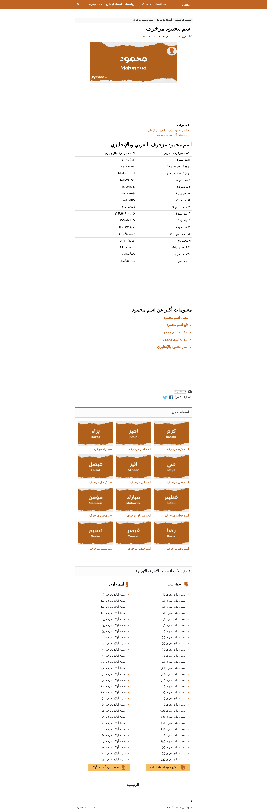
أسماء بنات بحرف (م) (174, 735)
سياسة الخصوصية (81, 808)
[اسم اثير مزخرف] (133, 466)
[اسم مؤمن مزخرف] (95, 500)
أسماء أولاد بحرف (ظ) (114, 692)
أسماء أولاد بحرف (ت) (114, 607)
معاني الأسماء (161, 4)
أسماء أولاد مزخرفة (180, 392)
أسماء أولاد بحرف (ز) (114, 656)
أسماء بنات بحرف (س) (173, 662)
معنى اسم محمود (176, 317)
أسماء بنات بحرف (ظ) (173, 692)
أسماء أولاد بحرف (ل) (114, 729)
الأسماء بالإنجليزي (114, 4)
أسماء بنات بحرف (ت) (173, 607)
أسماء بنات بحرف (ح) (173, 625)
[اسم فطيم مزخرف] (171, 500)
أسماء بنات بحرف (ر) (174, 649)
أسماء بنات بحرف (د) (174, 637)
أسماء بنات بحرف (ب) (173, 601)
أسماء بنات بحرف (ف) (173, 711)
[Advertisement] (133, 103)
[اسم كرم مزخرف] (171, 433)
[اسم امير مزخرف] (133, 433)
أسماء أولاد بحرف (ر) (114, 649)
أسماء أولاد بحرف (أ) (115, 594)
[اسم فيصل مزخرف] (95, 466)
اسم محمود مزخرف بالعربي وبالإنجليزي (166, 130)
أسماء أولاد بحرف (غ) (114, 704)
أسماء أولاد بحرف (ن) (114, 741)
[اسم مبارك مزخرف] (133, 500)
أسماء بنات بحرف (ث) (173, 613)
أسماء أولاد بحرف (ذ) (114, 643)
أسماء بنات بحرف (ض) (173, 680)
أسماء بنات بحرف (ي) (173, 759)
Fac (191, 801)
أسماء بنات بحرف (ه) (174, 747)
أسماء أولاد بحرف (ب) (114, 601)
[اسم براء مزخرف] (95, 433)
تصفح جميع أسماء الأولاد (106, 767)
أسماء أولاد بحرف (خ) (114, 631)
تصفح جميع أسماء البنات (164, 767)
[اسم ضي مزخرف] (171, 466)
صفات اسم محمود (175, 332)
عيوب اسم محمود (175, 339)
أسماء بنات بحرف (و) (174, 753)
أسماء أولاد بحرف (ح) (114, 625)
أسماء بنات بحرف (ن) (173, 741)
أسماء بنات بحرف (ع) (174, 698)
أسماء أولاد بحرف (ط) (114, 686)
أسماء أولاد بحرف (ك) (114, 723)
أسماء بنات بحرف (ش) (173, 668)
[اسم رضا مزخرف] (171, 533)
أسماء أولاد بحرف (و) (114, 753)
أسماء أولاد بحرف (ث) (114, 613)
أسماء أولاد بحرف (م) (114, 735)
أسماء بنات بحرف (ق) (173, 717)
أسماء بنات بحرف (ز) (174, 656)
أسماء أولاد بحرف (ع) (114, 698)
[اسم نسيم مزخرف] (95, 533)
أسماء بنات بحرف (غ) (174, 704)
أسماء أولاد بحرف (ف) (114, 711)
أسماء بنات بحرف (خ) (173, 631)
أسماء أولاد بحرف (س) (113, 662)
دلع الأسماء (130, 4)
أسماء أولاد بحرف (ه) (114, 747)
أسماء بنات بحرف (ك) (173, 723)
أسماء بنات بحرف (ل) (173, 729)
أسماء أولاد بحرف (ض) (113, 680)
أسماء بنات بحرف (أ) (174, 594)
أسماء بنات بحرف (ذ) (174, 643)
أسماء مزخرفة (95, 4)
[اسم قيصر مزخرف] (133, 533)
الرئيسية (133, 785)
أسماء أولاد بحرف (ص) (113, 674)
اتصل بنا (93, 808)
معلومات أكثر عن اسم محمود (172, 135)
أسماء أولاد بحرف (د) (114, 637)
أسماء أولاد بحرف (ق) (114, 717)
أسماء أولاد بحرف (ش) (113, 668)
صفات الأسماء (145, 4)
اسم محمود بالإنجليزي (172, 347)
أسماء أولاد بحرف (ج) (114, 619)
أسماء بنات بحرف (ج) (173, 619)
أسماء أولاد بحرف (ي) (114, 759)
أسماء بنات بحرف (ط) (173, 686)
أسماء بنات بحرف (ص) (173, 674)
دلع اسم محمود (177, 325)
